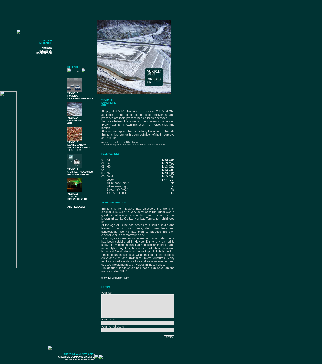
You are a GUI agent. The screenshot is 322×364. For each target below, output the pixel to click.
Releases (45, 50)
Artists (47, 48)
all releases (76, 206)
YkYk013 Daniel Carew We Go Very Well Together (78, 146)
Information (44, 53)
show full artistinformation (115, 277)
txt (172, 193)
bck (172, 179)
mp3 (165, 160)
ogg (171, 160)
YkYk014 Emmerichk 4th (74, 120)
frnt (164, 179)
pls (172, 189)
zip (172, 183)
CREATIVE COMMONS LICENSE (76, 357)
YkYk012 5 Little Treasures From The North (80, 172)
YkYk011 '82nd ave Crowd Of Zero (77, 196)
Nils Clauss (132, 142)
